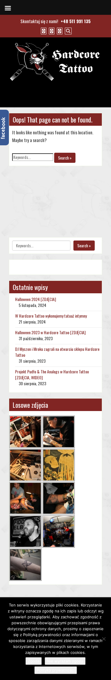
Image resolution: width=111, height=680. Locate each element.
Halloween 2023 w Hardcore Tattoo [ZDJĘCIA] (50, 332)
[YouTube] (50, 30)
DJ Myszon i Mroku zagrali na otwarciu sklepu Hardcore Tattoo (57, 352)
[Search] (67, 30)
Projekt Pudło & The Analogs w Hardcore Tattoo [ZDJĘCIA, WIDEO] (52, 374)
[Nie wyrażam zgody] (104, 639)
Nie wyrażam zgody (65, 661)
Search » (65, 158)
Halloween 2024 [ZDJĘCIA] (35, 299)
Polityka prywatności (56, 670)
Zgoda (33, 661)
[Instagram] (58, 30)
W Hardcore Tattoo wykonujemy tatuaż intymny (51, 316)
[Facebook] (42, 30)
